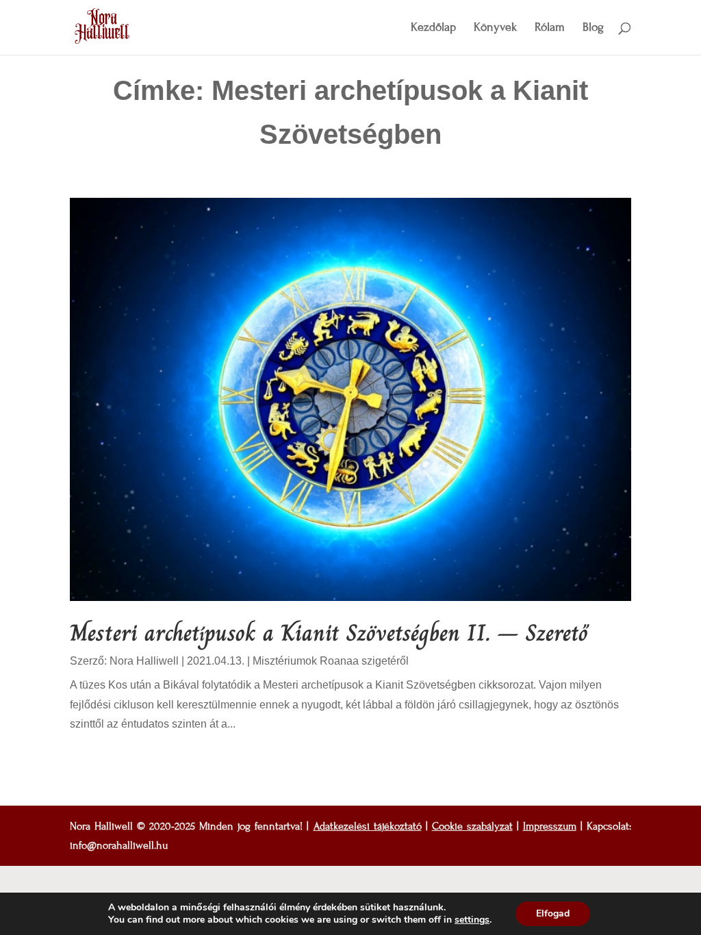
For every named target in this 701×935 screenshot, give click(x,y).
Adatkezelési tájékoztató (368, 826)
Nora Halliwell (144, 661)
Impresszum (549, 826)
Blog (593, 28)
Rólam (550, 28)
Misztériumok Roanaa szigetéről (331, 661)
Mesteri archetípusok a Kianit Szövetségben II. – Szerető (329, 633)
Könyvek (495, 28)
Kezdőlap (433, 28)
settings (472, 920)
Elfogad (553, 913)
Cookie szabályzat (472, 826)
